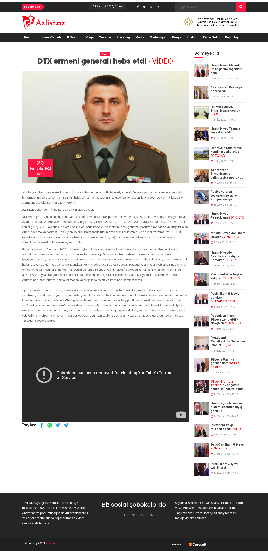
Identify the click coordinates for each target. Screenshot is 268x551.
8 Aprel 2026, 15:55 (224, 223)
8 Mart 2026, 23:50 (224, 329)
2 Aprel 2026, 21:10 (224, 242)
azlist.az (50, 543)
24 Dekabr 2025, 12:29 (226, 473)
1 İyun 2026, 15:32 (224, 138)
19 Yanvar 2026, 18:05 (226, 416)
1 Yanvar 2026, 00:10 (225, 434)
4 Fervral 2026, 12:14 (225, 372)
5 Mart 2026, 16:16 (224, 350)
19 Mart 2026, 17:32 (224, 265)
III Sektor (73, 37)
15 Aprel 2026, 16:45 (225, 205)
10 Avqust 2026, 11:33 (226, 78)
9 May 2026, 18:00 (224, 161)
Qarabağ (123, 37)
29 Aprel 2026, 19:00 (225, 183)
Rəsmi (28, 37)
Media (139, 37)
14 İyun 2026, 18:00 (224, 119)
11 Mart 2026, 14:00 (224, 307)
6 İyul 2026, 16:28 (223, 96)
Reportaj (231, 37)
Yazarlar (105, 37)
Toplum (192, 37)
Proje (90, 37)
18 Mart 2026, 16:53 (224, 283)
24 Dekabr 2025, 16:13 (226, 454)
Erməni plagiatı (50, 37)
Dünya (176, 37)
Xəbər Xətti (211, 37)
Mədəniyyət (158, 37)
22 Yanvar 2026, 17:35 (226, 394)
